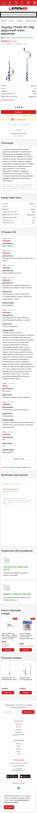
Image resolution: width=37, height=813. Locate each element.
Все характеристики (7, 100)
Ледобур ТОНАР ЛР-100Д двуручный (26, 678)
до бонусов (20, 120)
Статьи (18, 754)
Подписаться (28, 712)
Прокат (18, 746)
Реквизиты (18, 732)
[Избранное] (16, 650)
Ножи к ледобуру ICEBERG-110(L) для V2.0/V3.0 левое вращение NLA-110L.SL (27, 636)
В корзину (18, 112)
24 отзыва (13, 41)
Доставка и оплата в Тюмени (18, 763)
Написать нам (18, 783)
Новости (18, 727)
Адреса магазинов (18, 735)
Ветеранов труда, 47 (10, 489)
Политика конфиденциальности (19, 769)
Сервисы (18, 749)
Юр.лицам (18, 724)
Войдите (5, 467)
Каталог (18, 743)
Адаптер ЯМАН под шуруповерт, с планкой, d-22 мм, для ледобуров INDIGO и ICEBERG (9, 636)
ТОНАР (25, 44)
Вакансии (18, 729)
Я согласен (9, 807)
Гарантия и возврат (18, 766)
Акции (18, 751)
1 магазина (19, 136)
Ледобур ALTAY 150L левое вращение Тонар (9, 678)
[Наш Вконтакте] (18, 788)
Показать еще (18, 459)
